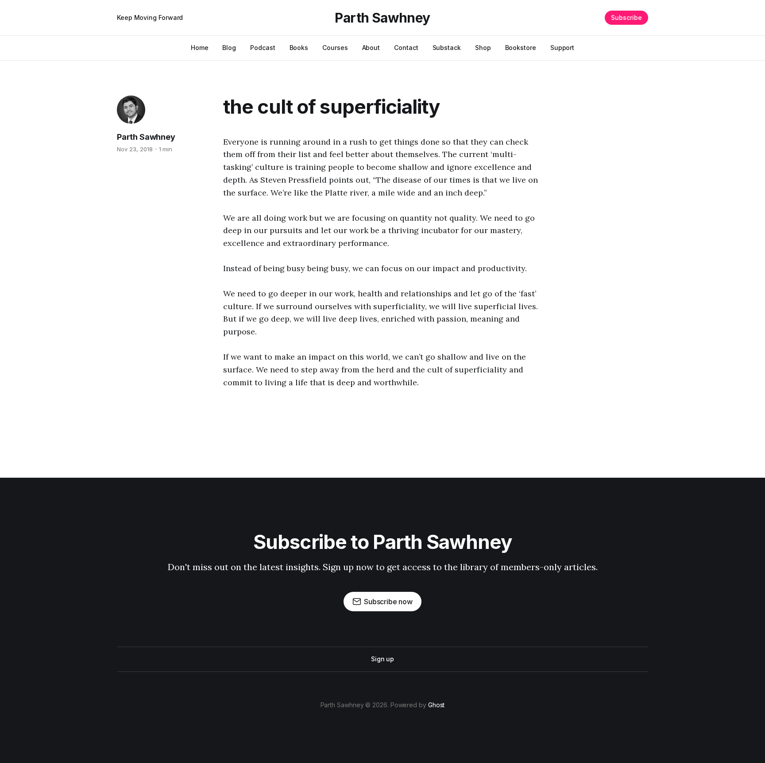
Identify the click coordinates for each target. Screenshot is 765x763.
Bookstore (520, 47)
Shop (483, 47)
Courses (335, 47)
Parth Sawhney (382, 17)
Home (200, 47)
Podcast (262, 47)
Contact (406, 47)
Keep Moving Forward (150, 17)
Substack (447, 47)
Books (299, 47)
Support (562, 47)
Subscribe (626, 17)
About (371, 47)
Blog (229, 47)
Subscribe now (388, 601)
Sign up (382, 659)
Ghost (436, 705)
